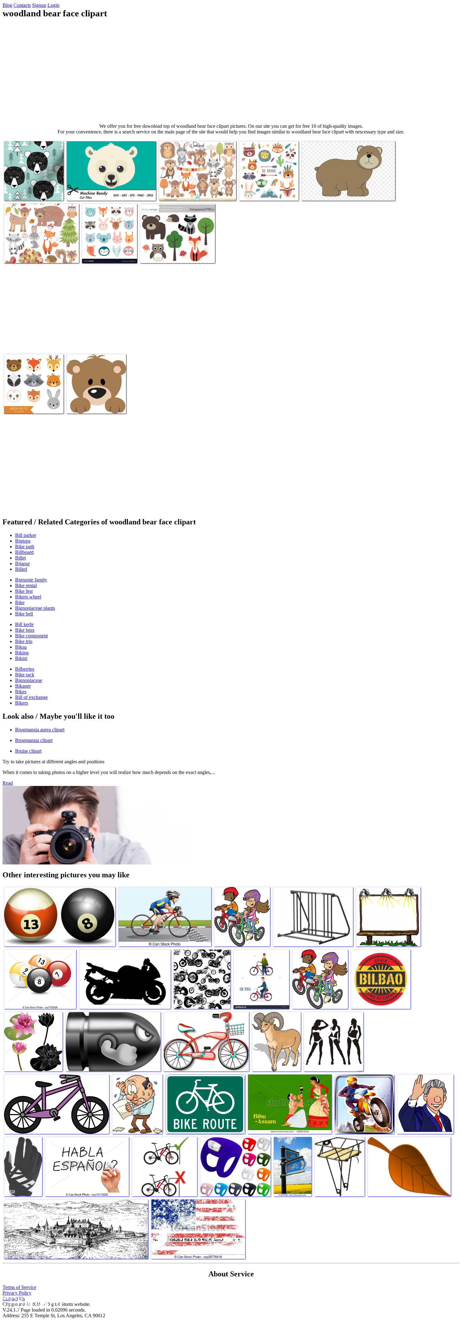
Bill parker (25, 535)
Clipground (31, 1302)
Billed (21, 569)
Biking (22, 652)
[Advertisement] (231, 71)
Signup (39, 5)
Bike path (24, 546)
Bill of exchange (31, 697)
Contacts (22, 5)
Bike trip (23, 641)
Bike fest (24, 591)
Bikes (20, 691)
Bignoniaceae (28, 680)
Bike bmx (25, 630)
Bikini (21, 658)
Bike (20, 602)
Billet (20, 557)
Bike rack (24, 674)
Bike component (31, 635)
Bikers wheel (28, 596)
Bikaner (23, 686)
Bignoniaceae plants (35, 608)
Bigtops (22, 541)
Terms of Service (19, 1287)
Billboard (24, 552)
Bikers (21, 703)
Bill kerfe (24, 624)
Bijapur (22, 563)
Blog (7, 5)
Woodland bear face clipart (29, 192)
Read (8, 783)
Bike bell (24, 613)
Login (53, 5)
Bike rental (26, 585)
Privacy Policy (17, 1293)
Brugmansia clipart (33, 740)
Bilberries (24, 669)
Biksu (21, 647)
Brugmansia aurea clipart (39, 729)
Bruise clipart (28, 751)
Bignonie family (31, 579)
